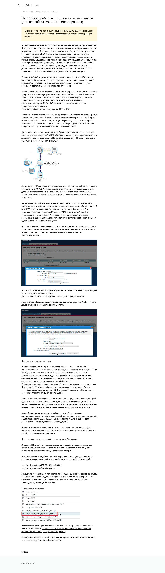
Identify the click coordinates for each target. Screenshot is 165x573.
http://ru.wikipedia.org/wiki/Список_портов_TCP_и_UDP (45, 109)
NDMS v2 (54, 11)
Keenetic (24, 11)
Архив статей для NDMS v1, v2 (39, 11)
